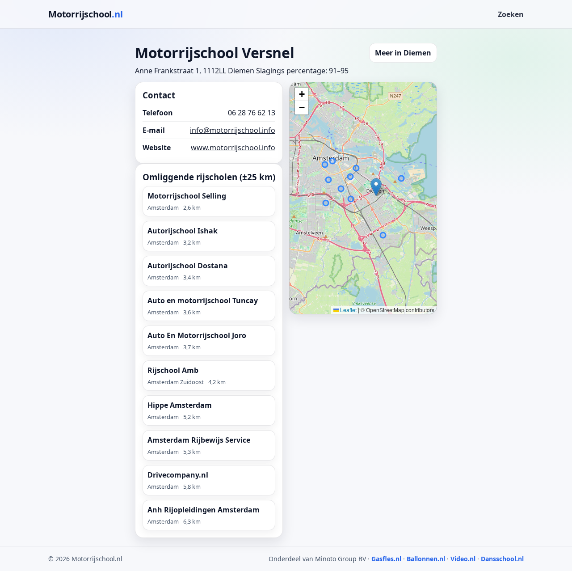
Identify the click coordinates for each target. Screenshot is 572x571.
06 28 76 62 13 (251, 113)
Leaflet (348, 309)
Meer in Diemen (403, 53)
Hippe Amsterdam (179, 405)
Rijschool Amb (172, 370)
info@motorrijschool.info (232, 130)
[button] (376, 187)
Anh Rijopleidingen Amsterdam (203, 510)
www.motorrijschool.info (233, 147)
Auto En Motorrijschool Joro (196, 335)
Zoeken (511, 14)
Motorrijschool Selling (186, 196)
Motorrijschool (85, 14)
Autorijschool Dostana (187, 266)
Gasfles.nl (386, 558)
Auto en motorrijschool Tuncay (202, 300)
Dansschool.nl (502, 558)
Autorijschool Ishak (182, 231)
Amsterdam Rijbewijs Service (198, 440)
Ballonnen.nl (426, 558)
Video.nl (462, 558)
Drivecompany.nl (177, 475)
